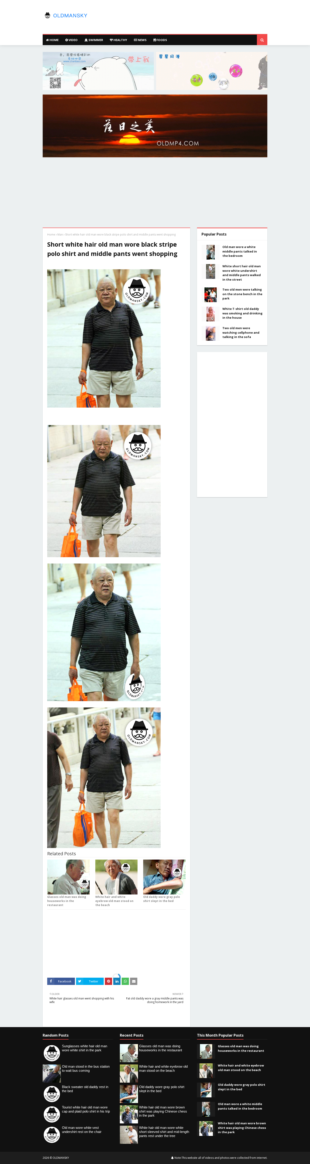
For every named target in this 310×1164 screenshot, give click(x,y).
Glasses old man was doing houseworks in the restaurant (66, 901)
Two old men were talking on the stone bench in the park (242, 293)
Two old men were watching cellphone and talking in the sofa (240, 332)
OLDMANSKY (61, 1158)
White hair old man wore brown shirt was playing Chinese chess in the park (242, 1127)
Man (60, 234)
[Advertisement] (155, 193)
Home (51, 234)
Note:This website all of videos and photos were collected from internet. (220, 1158)
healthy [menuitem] (120, 40)
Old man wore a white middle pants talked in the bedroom (239, 251)
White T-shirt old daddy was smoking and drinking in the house (242, 313)
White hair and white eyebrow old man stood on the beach (114, 901)
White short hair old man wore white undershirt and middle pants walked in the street (241, 273)
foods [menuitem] (161, 40)
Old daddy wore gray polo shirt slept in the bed (161, 899)
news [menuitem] (142, 40)
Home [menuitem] (54, 40)
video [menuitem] (73, 40)
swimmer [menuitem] (95, 40)
